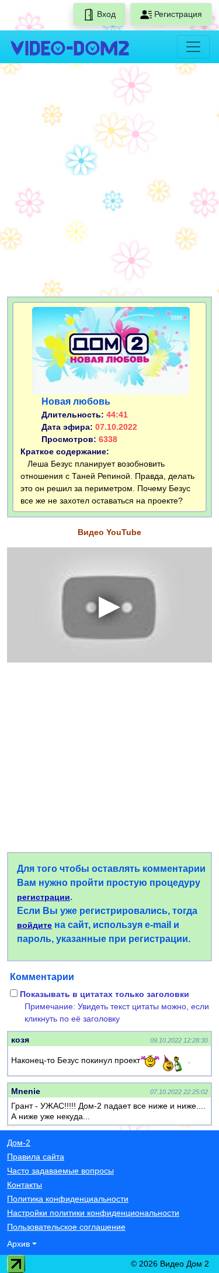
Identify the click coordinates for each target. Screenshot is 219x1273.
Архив (18, 1243)
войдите (34, 925)
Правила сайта (35, 1156)
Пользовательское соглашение (66, 1226)
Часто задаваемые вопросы (60, 1170)
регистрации (43, 897)
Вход (105, 14)
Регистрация (177, 14)
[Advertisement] (109, 182)
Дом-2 (18, 1142)
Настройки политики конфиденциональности (93, 1212)
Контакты (24, 1184)
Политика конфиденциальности (67, 1198)
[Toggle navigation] (193, 46)
